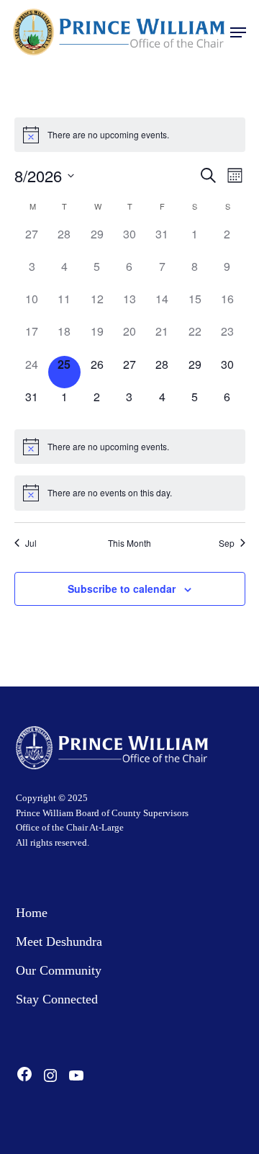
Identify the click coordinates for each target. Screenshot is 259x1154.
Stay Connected (57, 999)
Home (31, 912)
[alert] (129, 134)
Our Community (58, 970)
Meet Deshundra (59, 941)
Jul (31, 543)
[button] (238, 32)
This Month (129, 543)
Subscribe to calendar (122, 588)
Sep (227, 543)
